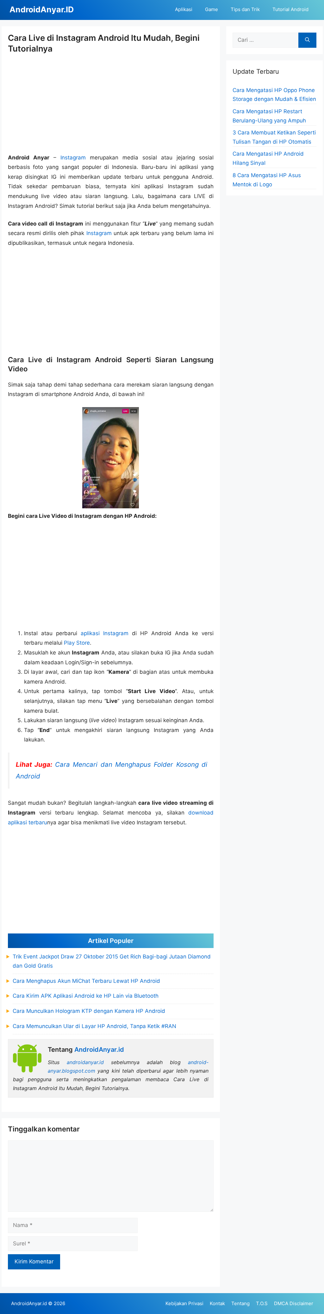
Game (211, 9)
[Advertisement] (111, 103)
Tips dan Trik (245, 9)
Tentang (240, 1303)
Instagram (73, 157)
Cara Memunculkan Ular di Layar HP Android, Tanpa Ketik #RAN (94, 1026)
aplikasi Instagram (104, 633)
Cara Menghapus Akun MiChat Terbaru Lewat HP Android (86, 981)
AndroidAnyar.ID (41, 9)
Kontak (217, 1303)
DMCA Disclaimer (293, 1303)
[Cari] (307, 40)
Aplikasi (183, 9)
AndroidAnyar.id (29, 1303)
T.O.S (262, 1303)
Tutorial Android (290, 9)
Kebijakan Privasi (184, 1303)
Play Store (77, 643)
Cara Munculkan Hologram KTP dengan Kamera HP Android (89, 1011)
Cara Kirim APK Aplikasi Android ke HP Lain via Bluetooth (86, 996)
